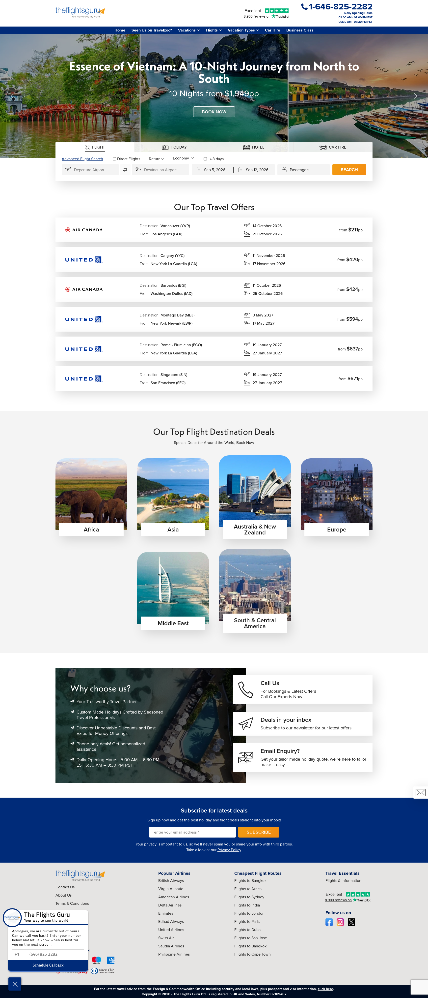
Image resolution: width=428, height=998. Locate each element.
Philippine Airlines (174, 954)
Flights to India (247, 905)
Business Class (300, 30)
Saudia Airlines (171, 946)
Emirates (165, 913)
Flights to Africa (248, 889)
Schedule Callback (48, 965)
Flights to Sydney (249, 897)
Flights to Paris (247, 921)
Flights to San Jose (250, 938)
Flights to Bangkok (250, 880)
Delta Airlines (170, 905)
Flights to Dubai (248, 930)
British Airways (171, 880)
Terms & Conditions (72, 903)
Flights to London (249, 913)
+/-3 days (216, 159)
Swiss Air (166, 938)
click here (325, 989)
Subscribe (259, 832)
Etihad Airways (171, 921)
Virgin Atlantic (170, 889)
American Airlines (173, 897)
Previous (12, 96)
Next (415, 96)
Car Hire (272, 30)
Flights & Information (343, 880)
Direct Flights (128, 159)
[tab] (95, 147)
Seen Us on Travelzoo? (152, 30)
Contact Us (65, 887)
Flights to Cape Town (252, 954)
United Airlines (171, 930)
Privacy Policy (229, 850)
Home (119, 30)
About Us (63, 895)
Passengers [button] (299, 170)
